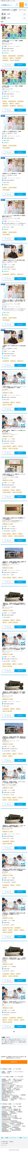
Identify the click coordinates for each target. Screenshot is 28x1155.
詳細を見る (20, 64)
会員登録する (14, 1061)
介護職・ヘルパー (23, 1137)
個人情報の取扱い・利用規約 (7, 1141)
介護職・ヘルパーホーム (10, 1137)
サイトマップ (4, 1145)
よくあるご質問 (4, 1143)
